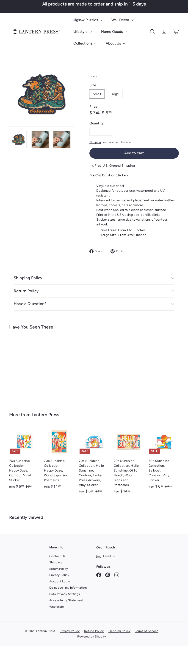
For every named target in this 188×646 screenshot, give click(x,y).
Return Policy (26, 291)
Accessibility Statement (66, 600)
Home (93, 76)
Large (115, 94)
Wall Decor (120, 20)
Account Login (59, 581)
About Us (114, 43)
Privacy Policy (59, 575)
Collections (83, 43)
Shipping (95, 142)
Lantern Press (45, 414)
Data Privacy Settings (64, 594)
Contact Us (57, 556)
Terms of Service (146, 631)
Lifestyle (80, 31)
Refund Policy (94, 631)
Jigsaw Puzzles (86, 20)
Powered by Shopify (91, 636)
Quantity (96, 123)
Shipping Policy (28, 277)
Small (97, 94)
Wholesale (56, 606)
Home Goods (112, 31)
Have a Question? (30, 303)
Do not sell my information (68, 587)
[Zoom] (41, 94)
